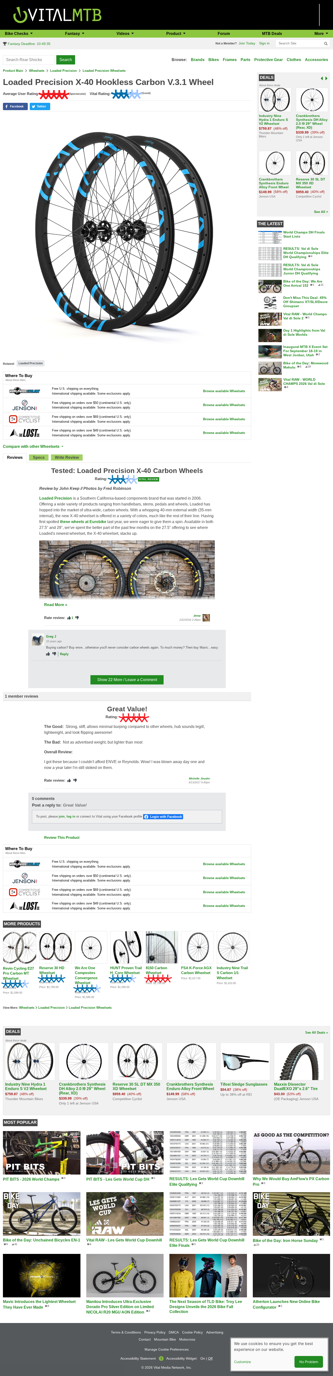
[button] (15, 106)
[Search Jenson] (24, 405)
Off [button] (210, 1358)
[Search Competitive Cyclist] (24, 419)
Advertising (214, 1332)
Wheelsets (36, 71)
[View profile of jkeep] (206, 617)
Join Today (247, 43)
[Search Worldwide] (24, 391)
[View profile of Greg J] (38, 639)
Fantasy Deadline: (28, 44)
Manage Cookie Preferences (167, 1349)
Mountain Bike (165, 1339)
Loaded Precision (63, 71)
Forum (224, 34)
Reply (64, 654)
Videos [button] (123, 34)
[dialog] (279, 1354)
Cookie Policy (192, 1332)
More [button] (319, 34)
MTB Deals (272, 34)
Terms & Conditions (126, 1332)
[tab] (15, 458)
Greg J (51, 636)
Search (65, 60)
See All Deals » (316, 1032)
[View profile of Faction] (38, 669)
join (62, 816)
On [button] (202, 1358)
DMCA (174, 1332)
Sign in (264, 43)
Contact (145, 1339)
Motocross (187, 1339)
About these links (15, 379)
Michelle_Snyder (199, 778)
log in (71, 816)
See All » (321, 212)
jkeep (197, 615)
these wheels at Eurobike (83, 522)
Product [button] (174, 34)
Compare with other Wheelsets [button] (31, 446)
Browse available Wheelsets (224, 391)
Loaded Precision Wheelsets (104, 71)
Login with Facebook (166, 817)
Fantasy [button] (73, 34)
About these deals (269, 85)
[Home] (57, 14)
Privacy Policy (155, 1332)
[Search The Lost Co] (24, 432)
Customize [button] (242, 1362)
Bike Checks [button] (17, 34)
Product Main (13, 71)
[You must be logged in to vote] (69, 617)
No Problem (308, 1362)
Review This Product (61, 837)
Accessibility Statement (138, 1358)
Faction (51, 666)
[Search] (326, 43)
